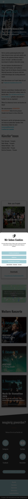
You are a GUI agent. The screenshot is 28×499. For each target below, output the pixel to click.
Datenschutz (15, 264)
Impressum (20, 264)
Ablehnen (14, 257)
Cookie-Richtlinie (9, 264)
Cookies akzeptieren (14, 253)
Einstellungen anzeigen (14, 261)
